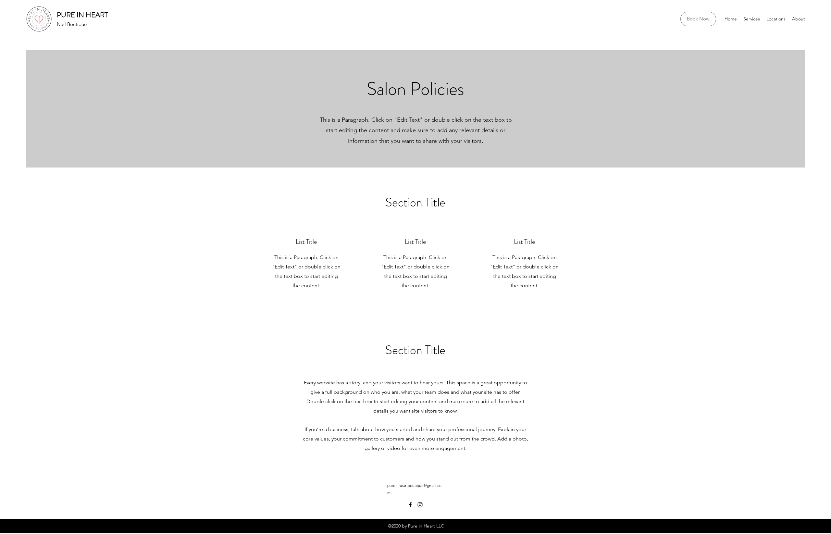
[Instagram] (420, 505)
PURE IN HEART (82, 15)
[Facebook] (410, 505)
